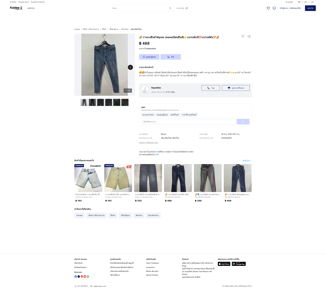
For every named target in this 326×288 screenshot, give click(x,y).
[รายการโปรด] (268, 8)
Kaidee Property (38, 2)
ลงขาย (310, 8)
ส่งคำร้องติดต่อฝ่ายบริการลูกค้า (122, 263)
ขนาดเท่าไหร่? (148, 115)
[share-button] (249, 36)
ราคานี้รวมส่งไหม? (189, 115)
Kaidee (13, 2)
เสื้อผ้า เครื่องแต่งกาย (91, 29)
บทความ (30, 8)
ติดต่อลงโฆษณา (80, 267)
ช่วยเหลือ (289, 2)
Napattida (152, 48)
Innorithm (150, 267)
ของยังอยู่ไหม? (162, 115)
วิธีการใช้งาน (115, 275)
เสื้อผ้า (104, 29)
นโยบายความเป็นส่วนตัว (119, 271)
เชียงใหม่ (124, 29)
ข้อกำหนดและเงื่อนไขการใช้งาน (121, 267)
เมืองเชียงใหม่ (136, 29)
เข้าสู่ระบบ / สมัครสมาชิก (290, 8)
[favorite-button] (243, 36)
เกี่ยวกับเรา (78, 263)
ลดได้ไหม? (175, 115)
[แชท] (274, 8)
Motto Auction (152, 271)
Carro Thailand (152, 263)
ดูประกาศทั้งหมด (238, 88)
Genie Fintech (152, 275)
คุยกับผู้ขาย (151, 56)
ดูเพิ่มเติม (246, 160)
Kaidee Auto (23, 2)
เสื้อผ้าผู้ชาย (113, 29)
